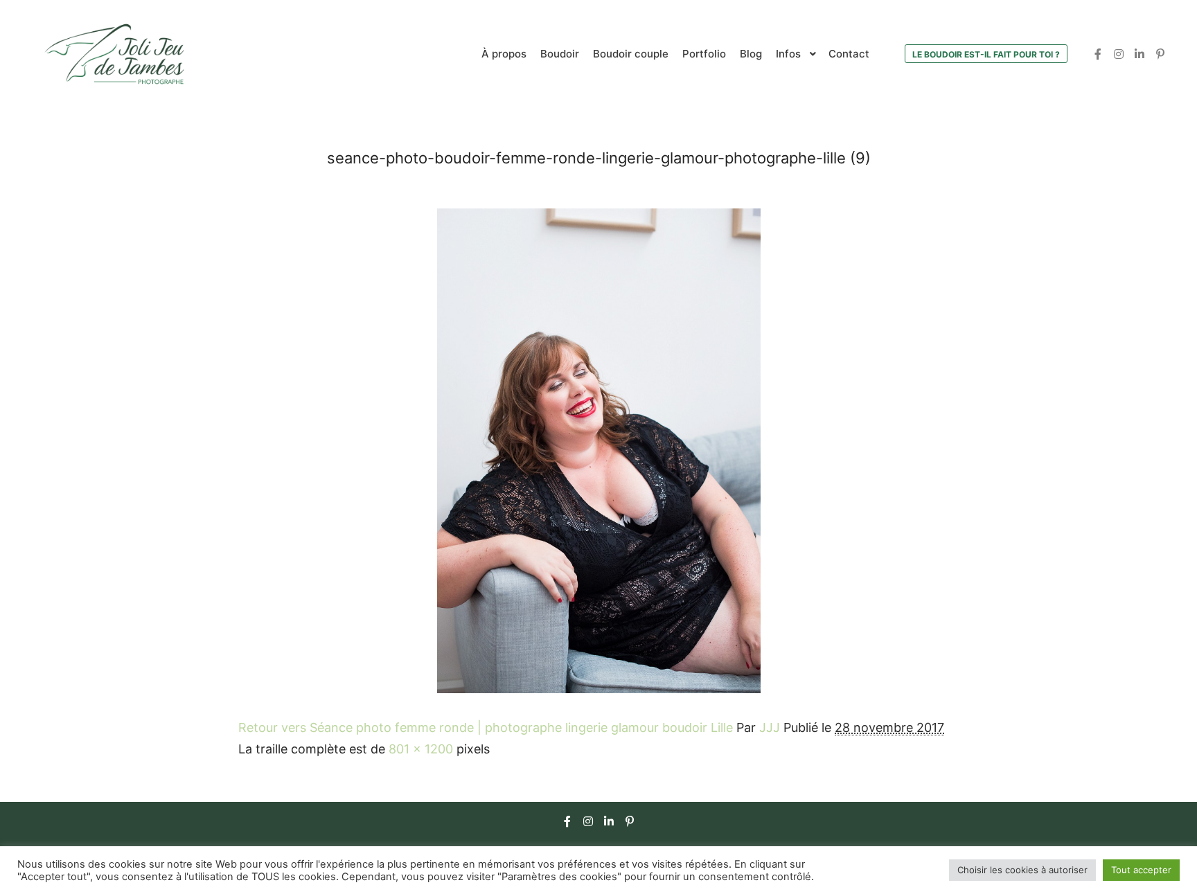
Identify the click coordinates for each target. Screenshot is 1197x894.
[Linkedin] (1139, 54)
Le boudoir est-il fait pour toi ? (986, 54)
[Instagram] (1119, 54)
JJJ (769, 727)
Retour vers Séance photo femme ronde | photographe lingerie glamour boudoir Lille (485, 727)
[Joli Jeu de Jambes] (114, 54)
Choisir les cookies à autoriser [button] (1022, 869)
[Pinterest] (1160, 54)
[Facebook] (1098, 54)
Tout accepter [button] (1141, 869)
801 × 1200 (421, 749)
